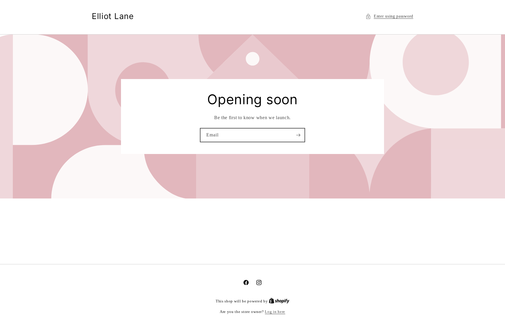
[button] (389, 16)
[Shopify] (279, 301)
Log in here (275, 311)
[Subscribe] (298, 135)
